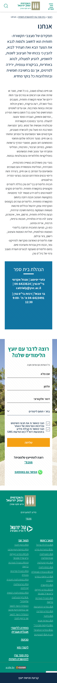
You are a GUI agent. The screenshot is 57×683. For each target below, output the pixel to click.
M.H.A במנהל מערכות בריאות (18, 564)
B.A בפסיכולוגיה (46, 567)
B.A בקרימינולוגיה (45, 562)
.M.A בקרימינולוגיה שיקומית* (20, 599)
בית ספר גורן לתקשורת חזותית (31, 17)
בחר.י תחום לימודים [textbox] (39, 411)
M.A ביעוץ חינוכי (21, 544)
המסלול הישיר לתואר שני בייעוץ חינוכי (19, 616)
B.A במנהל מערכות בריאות (44, 600)
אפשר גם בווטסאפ (26, 472)
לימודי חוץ (22, 647)
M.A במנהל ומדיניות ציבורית (19, 573)
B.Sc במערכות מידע (44, 549)
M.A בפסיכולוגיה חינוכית (17, 579)
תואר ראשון (46, 540)
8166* (28, 462)
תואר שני (23, 540)
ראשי (50, 17)
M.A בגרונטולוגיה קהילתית (20, 586)
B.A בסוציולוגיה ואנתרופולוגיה (46, 556)
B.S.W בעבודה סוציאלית (42, 572)
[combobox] (28, 412)
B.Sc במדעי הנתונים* (43, 630)
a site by (10, 667)
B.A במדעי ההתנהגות (43, 606)
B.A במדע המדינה (44, 611)
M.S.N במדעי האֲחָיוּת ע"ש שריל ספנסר (19, 556)
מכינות (24, 639)
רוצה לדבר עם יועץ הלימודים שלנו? (28, 351)
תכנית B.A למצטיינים (43, 634)
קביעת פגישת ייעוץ (28, 678)
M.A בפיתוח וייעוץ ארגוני (18, 549)
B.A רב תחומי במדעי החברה (44, 578)
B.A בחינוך (48, 616)
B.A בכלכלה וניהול (44, 544)
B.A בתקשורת (47, 585)
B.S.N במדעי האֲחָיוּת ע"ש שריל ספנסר (44, 591)
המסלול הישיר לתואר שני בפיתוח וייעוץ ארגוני (18, 607)
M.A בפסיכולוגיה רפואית (17, 592)
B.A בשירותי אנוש (45, 620)
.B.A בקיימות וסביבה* (43, 625)
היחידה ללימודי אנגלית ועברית (19, 630)
